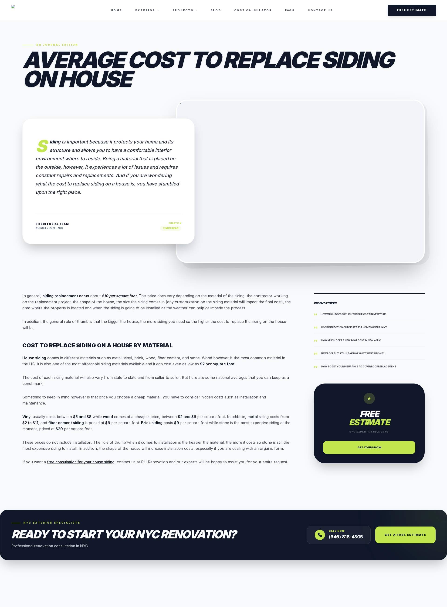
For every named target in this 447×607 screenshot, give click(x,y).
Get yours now (369, 447)
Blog (216, 10)
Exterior (145, 10)
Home (116, 10)
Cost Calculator (253, 10)
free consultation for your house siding (81, 462)
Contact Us (320, 10)
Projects (183, 10)
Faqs (290, 10)
